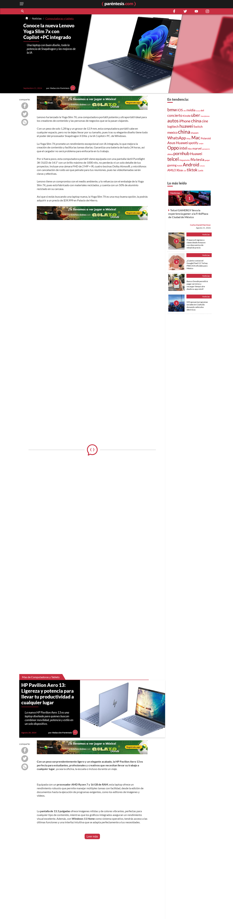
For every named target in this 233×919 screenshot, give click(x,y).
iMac (188, 138)
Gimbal (198, 111)
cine (205, 121)
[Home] (26, 18)
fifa (193, 159)
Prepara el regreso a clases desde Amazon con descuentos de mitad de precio (196, 244)
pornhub (181, 153)
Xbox (180, 170)
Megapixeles (184, 160)
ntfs (184, 111)
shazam (195, 132)
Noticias (37, 18)
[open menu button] (21, 4)
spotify (193, 143)
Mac (195, 137)
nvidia (190, 110)
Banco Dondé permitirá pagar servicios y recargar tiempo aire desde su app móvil (197, 285)
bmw (172, 109)
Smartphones (205, 116)
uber (195, 115)
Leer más (92, 836)
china (196, 120)
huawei (186, 126)
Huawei (182, 143)
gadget (207, 160)
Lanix (200, 170)
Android (191, 164)
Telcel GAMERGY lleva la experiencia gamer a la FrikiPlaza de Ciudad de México (188, 214)
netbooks (202, 166)
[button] (23, 11)
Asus (171, 142)
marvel (197, 148)
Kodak (179, 165)
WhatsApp (176, 138)
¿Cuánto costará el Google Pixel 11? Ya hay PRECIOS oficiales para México (197, 264)
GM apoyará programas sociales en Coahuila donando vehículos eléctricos (197, 306)
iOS (180, 110)
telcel (173, 159)
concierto (174, 115)
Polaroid (206, 138)
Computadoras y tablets (59, 18)
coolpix (201, 143)
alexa (170, 154)
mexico (172, 132)
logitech (173, 126)
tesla (200, 159)
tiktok (192, 169)
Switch (198, 126)
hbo (190, 148)
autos (173, 120)
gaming (172, 165)
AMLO (171, 170)
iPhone (185, 121)
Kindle (187, 115)
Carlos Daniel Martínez (200, 225)
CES (185, 171)
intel (183, 148)
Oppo (173, 148)
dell (202, 110)
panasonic (206, 149)
